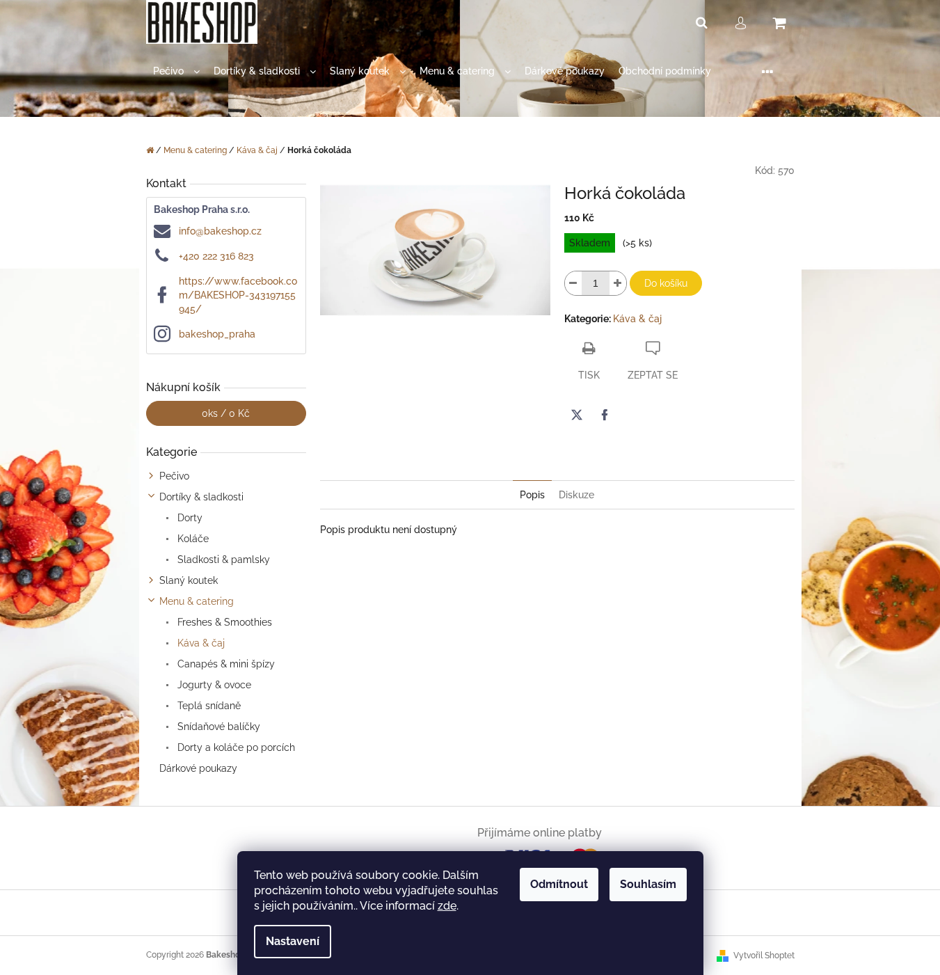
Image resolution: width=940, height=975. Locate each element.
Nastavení (292, 941)
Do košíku (665, 283)
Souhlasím (648, 884)
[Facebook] (604, 414)
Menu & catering (196, 601)
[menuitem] (176, 71)
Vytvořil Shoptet (764, 955)
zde (447, 905)
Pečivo (174, 476)
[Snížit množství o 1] (573, 283)
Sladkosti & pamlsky (222, 559)
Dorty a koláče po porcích (235, 747)
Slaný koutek (188, 580)
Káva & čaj (200, 643)
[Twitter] (576, 414)
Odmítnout (559, 884)
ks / (226, 413)
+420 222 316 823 (216, 256)
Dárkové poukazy (198, 768)
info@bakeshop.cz (220, 231)
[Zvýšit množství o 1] (618, 283)
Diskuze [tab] (576, 494)
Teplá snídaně (208, 705)
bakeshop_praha (217, 334)
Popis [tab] (532, 494)
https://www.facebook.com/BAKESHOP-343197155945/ (238, 295)
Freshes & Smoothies (223, 622)
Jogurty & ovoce (213, 684)
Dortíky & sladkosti (201, 496)
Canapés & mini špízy (225, 663)
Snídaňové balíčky (217, 726)
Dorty (188, 517)
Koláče (192, 538)
